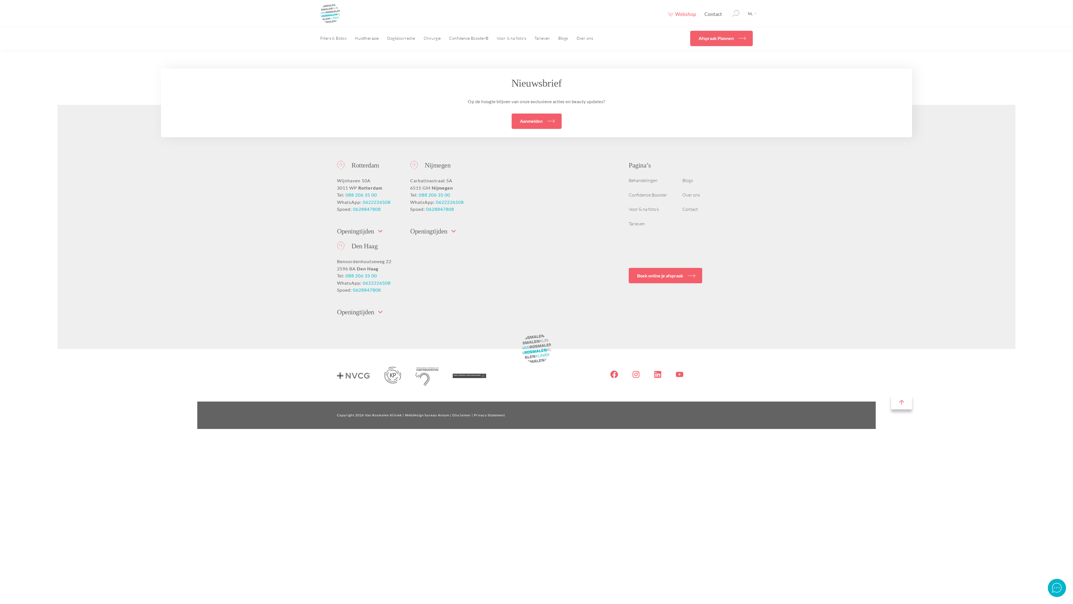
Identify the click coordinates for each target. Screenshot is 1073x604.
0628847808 (367, 209)
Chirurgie (432, 38)
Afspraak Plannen (716, 38)
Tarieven (542, 38)
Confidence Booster (648, 195)
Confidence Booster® (468, 38)
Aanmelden (531, 121)
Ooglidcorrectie (401, 38)
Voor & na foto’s (511, 38)
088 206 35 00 (361, 194)
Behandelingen (643, 180)
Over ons (584, 38)
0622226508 (377, 202)
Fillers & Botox (333, 38)
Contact (713, 14)
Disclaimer (461, 415)
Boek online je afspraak (660, 275)
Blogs (563, 38)
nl (750, 13)
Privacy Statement (489, 415)
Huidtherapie (367, 38)
